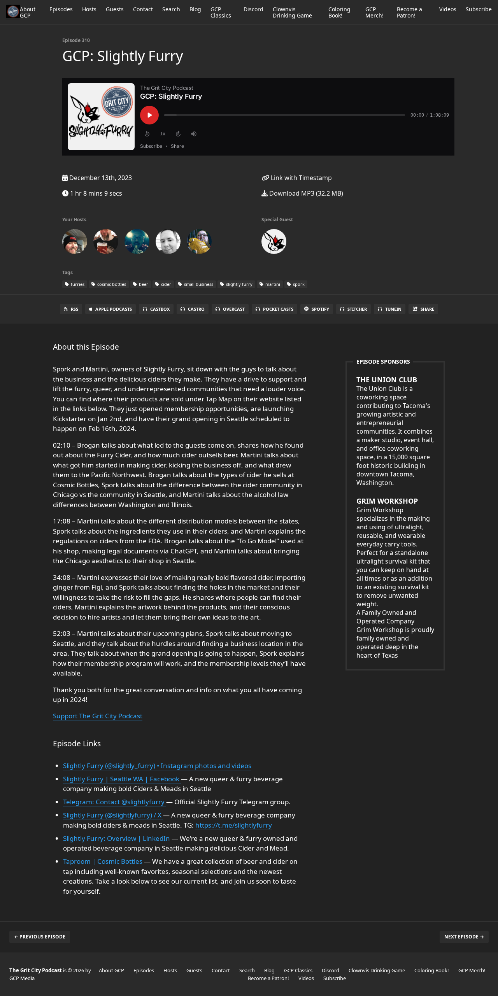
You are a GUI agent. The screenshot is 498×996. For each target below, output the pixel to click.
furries (77, 284)
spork (298, 284)
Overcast (234, 309)
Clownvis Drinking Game (292, 12)
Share (427, 309)
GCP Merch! (374, 12)
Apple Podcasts (113, 309)
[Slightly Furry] (273, 243)
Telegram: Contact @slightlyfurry (114, 801)
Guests (115, 9)
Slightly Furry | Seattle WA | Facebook (122, 778)
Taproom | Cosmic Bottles (103, 861)
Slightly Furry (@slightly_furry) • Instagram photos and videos (157, 765)
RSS (74, 309)
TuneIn (393, 309)
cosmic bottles (111, 284)
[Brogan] (74, 243)
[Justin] (199, 243)
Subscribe (479, 9)
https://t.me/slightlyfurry (233, 825)
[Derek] (168, 243)
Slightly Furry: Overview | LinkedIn (117, 838)
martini (272, 284)
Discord (253, 9)
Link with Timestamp (300, 177)
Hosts (89, 9)
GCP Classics (220, 12)
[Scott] (105, 243)
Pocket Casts (278, 309)
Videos (447, 9)
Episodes (61, 9)
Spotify (320, 309)
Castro (196, 309)
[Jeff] (136, 243)
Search (171, 9)
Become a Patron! (409, 12)
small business (198, 284)
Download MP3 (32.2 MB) (305, 193)
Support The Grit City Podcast (97, 715)
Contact (143, 9)
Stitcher (357, 309)
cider (165, 284)
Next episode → (464, 936)
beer (143, 284)
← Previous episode (39, 936)
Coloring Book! (339, 12)
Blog (195, 9)
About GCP (27, 12)
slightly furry (239, 284)
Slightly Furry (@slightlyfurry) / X (113, 814)
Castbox (160, 309)
